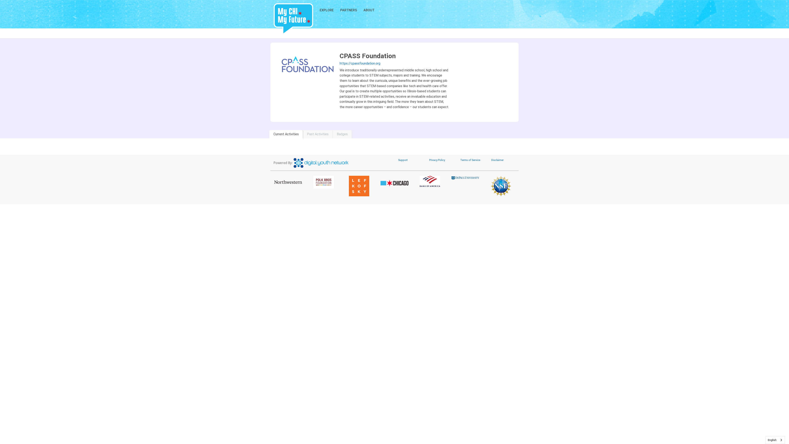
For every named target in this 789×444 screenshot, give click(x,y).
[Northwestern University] (288, 182)
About (369, 10)
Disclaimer (497, 160)
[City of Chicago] (394, 183)
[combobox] (775, 440)
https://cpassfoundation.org (360, 63)
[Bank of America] (430, 181)
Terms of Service (470, 160)
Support (403, 160)
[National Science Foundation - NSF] (501, 186)
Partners (348, 10)
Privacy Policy (437, 160)
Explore (327, 10)
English (772, 440)
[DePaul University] (465, 178)
